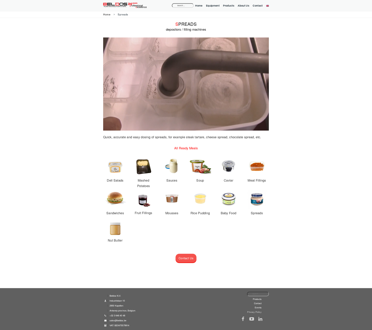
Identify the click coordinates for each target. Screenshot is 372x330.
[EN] (267, 5)
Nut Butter (115, 240)
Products (228, 5)
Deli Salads (115, 180)
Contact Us (186, 258)
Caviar (228, 180)
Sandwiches (115, 213)
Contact (258, 5)
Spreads (257, 213)
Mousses (171, 213)
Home (198, 5)
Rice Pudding (200, 213)
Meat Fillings (257, 180)
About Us (243, 5)
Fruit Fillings (143, 212)
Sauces (171, 180)
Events (258, 307)
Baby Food (228, 213)
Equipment (213, 5)
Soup (200, 180)
